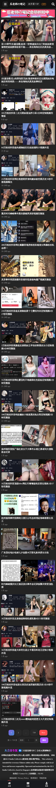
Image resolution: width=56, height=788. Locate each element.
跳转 (44, 740)
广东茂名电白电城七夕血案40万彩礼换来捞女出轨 (25, 552)
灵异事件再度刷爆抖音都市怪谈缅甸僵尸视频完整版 (26, 279)
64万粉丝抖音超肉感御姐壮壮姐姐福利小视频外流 (25, 147)
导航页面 (42, 778)
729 (34, 733)
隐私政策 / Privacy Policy (19, 778)
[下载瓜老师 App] (43, 4)
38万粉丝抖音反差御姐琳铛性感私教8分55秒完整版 (25, 618)
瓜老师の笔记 (17, 4)
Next (43, 733)
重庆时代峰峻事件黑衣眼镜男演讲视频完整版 (22, 213)
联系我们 (34, 778)
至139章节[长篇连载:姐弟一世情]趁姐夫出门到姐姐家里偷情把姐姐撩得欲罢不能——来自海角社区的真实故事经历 (27, 47)
